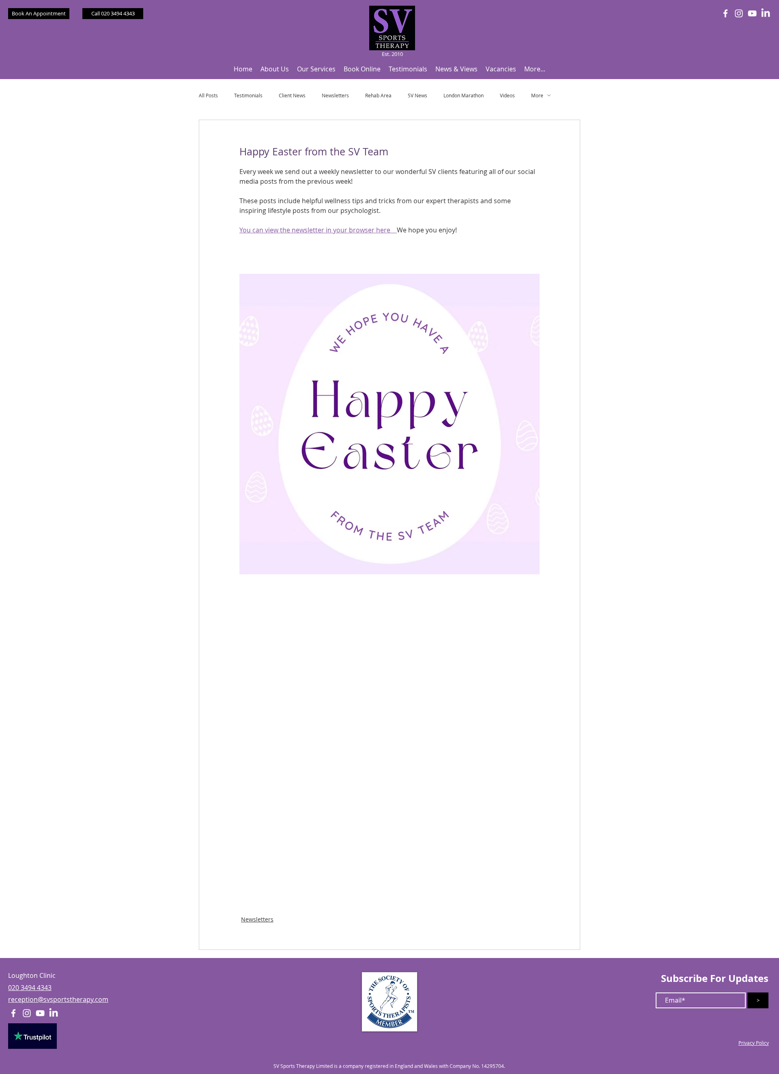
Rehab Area (378, 95)
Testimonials (248, 95)
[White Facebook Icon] (725, 13)
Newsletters (335, 95)
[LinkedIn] (765, 13)
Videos (507, 95)
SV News (417, 95)
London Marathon (463, 95)
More (537, 95)
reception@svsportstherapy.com (58, 999)
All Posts (208, 95)
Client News (292, 95)
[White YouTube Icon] (752, 13)
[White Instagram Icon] (739, 13)
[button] (274, 69)
